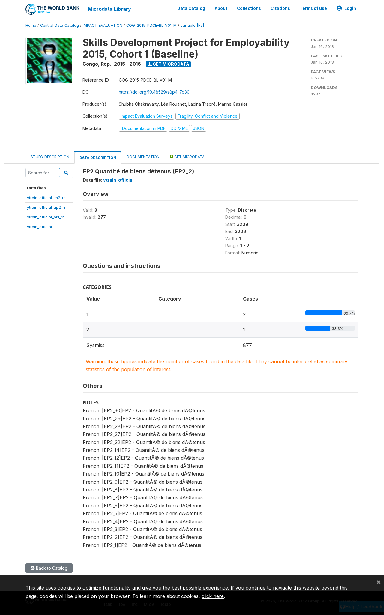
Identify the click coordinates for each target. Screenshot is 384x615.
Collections (249, 8)
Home (31, 25)
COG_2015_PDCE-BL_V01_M (151, 25)
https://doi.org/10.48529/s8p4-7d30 (154, 91)
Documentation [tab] (143, 156)
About (221, 8)
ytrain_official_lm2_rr (46, 197)
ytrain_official (39, 226)
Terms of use (313, 8)
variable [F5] (192, 25)
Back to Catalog (51, 568)
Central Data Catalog (59, 25)
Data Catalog (191, 8)
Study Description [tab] (50, 156)
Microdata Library (109, 9)
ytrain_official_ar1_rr (45, 216)
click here (213, 596)
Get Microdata (170, 64)
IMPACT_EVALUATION (102, 25)
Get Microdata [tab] (189, 156)
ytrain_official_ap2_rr (46, 207)
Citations (280, 8)
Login (350, 8)
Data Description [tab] (98, 157)
